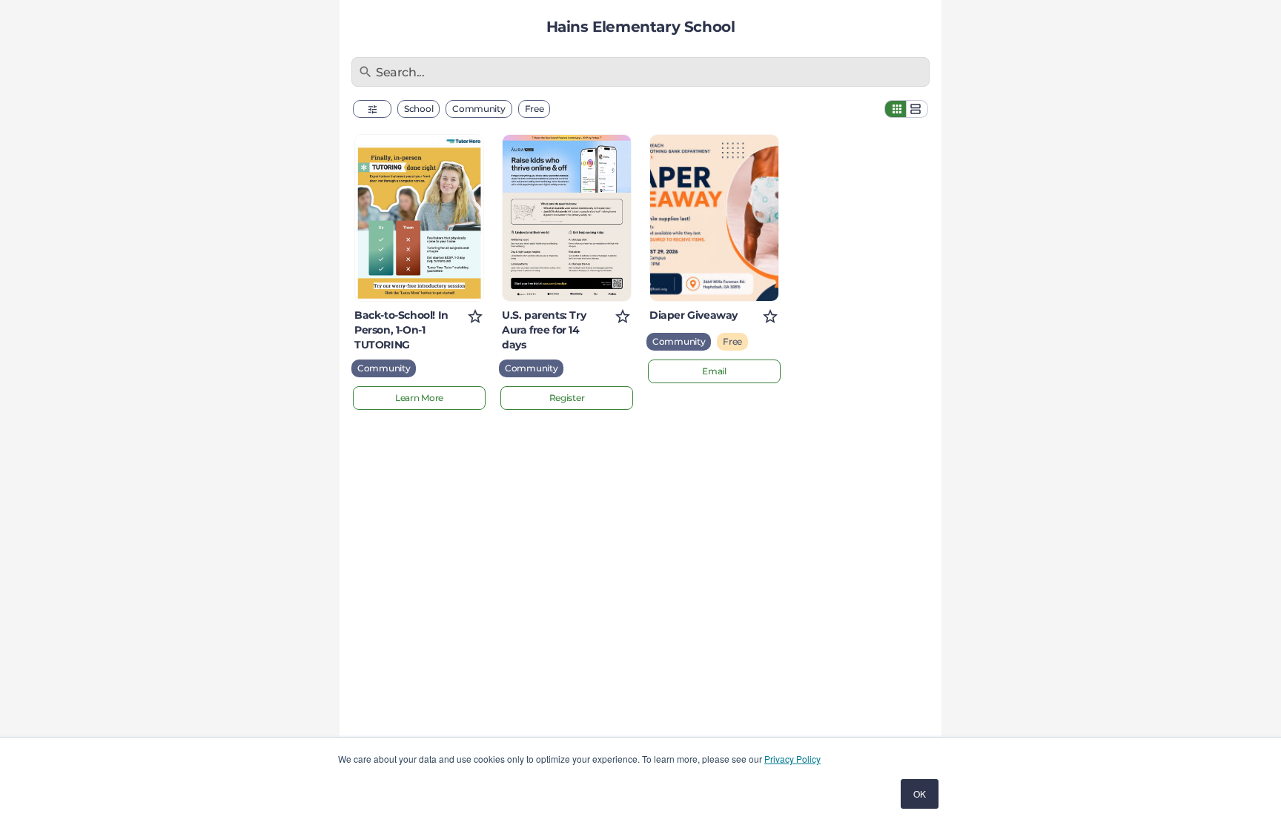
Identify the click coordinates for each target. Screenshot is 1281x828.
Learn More (419, 397)
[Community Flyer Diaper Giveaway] (714, 218)
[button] (372, 109)
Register (567, 397)
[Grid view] (895, 109)
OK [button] (919, 793)
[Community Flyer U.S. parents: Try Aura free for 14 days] (567, 218)
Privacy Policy (792, 758)
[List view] (917, 109)
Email (714, 371)
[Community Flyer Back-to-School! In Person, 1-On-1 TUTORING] (419, 218)
